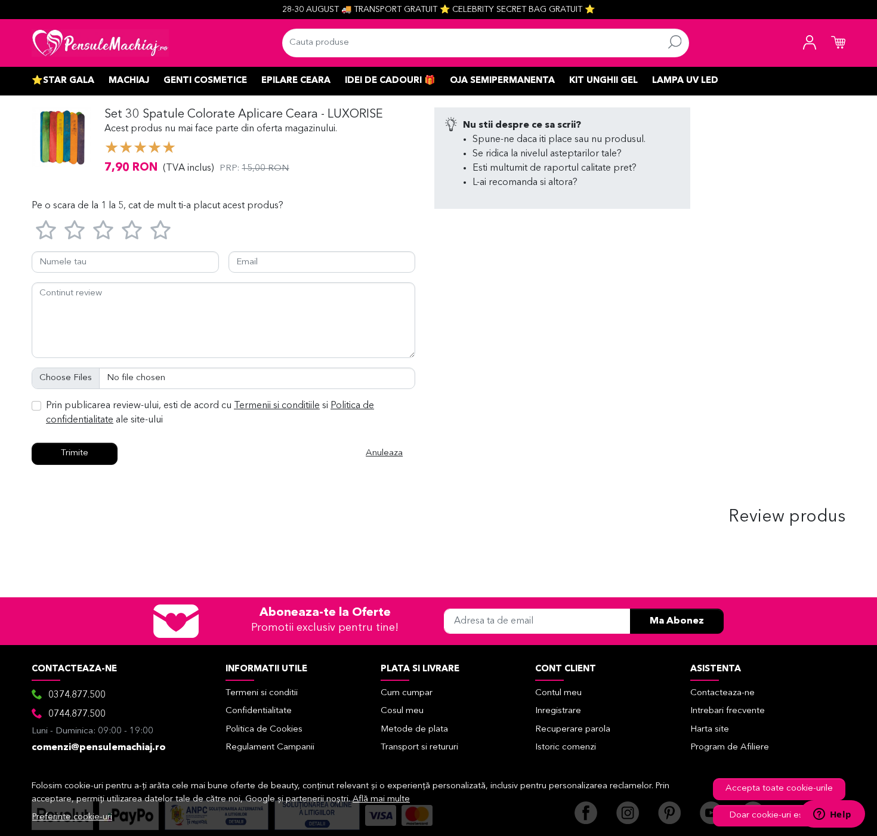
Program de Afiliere (729, 747)
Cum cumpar (407, 693)
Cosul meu (402, 711)
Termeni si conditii (262, 693)
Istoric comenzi (565, 747)
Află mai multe (381, 799)
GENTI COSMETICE (205, 80)
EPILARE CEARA (296, 80)
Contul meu (558, 693)
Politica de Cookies (264, 729)
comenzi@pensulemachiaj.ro (99, 747)
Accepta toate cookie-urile (779, 788)
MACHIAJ (129, 80)
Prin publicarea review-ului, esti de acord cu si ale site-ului (210, 413)
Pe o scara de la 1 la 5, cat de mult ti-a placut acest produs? (157, 206)
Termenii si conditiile (277, 406)
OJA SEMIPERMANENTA (502, 80)
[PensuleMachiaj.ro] (100, 43)
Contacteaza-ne (722, 693)
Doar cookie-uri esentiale (779, 815)
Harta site (709, 729)
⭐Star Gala (63, 80)
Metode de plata (414, 729)
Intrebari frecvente (727, 711)
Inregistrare (558, 711)
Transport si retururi (419, 747)
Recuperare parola (572, 729)
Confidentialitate (259, 711)
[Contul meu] (809, 43)
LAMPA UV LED (685, 80)
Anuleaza (384, 453)
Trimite (74, 453)
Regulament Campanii (270, 747)
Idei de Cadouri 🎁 (390, 80)
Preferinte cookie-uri (72, 817)
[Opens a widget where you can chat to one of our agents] (832, 815)
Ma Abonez (677, 621)
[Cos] (838, 43)
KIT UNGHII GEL (603, 80)
